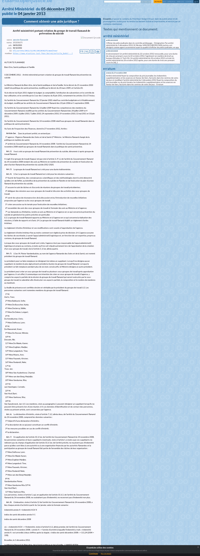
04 (20, 13)
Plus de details (106, 554)
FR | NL (84, 51)
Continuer (93, 553)
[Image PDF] (92, 51)
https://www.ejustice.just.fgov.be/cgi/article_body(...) (43, 53)
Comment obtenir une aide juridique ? (51, 21)
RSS (164, 1)
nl (197, 1)
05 (43, 9)
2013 (41, 13)
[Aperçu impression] (98, 51)
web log (180, 1)
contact (189, 1)
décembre (56, 9)
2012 (70, 9)
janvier (29, 13)
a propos (171, 1)
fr (195, 1)
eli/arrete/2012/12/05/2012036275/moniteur (35, 51)
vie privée (158, 1)
